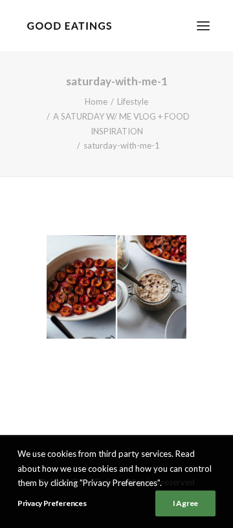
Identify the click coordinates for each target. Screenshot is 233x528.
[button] (203, 25)
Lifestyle (132, 101)
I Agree (185, 503)
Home (96, 101)
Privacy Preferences (51, 503)
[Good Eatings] (69, 25)
